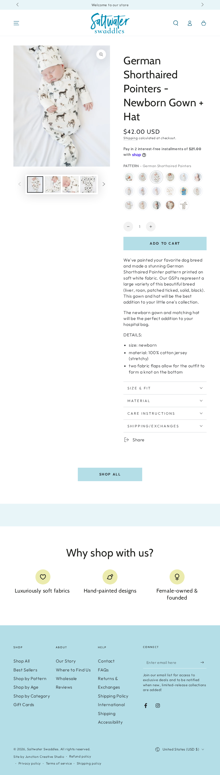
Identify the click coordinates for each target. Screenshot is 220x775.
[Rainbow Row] (156, 205)
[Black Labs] (129, 191)
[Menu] (16, 23)
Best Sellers (25, 669)
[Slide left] (18, 5)
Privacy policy (30, 763)
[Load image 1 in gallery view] (35, 184)
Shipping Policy (113, 696)
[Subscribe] (203, 662)
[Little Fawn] (183, 177)
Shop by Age (26, 687)
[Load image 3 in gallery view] (71, 184)
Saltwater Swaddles (42, 749)
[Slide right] (202, 5)
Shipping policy (89, 763)
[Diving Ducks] (129, 177)
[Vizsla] (142, 205)
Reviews (64, 687)
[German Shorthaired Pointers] (156, 177)
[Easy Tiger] (197, 177)
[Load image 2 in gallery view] (53, 184)
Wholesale (66, 678)
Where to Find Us (73, 669)
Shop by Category (31, 696)
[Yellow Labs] (156, 191)
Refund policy (80, 756)
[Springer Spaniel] (197, 191)
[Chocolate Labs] (142, 191)
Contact (106, 661)
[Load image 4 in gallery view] (88, 184)
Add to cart (165, 243)
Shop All (110, 474)
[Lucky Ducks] (129, 205)
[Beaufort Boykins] (183, 205)
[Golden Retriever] (170, 191)
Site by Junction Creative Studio (38, 757)
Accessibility (110, 722)
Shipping (130, 138)
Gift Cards (23, 704)
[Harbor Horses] (170, 205)
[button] (176, 23)
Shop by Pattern (30, 678)
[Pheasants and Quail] (170, 177)
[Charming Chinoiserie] (183, 191)
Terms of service (59, 763)
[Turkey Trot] (142, 177)
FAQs (103, 669)
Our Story (66, 661)
